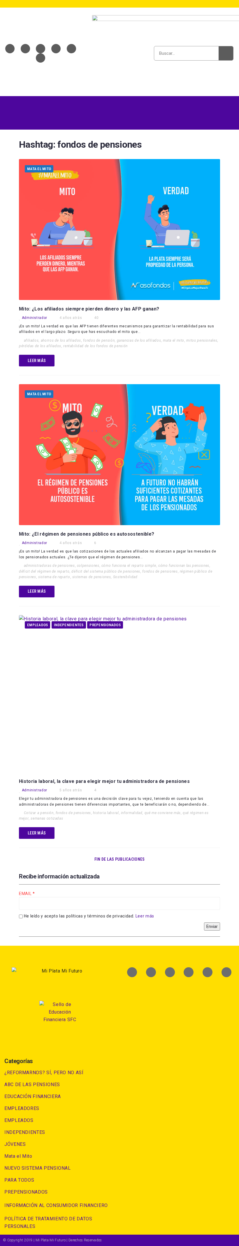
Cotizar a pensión (39, 813)
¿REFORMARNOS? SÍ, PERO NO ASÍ (44, 1072)
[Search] (226, 53)
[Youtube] (40, 48)
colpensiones (88, 566)
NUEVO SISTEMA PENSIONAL (37, 1168)
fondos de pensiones (160, 571)
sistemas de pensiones (91, 577)
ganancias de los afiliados (139, 340)
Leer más (145, 916)
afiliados (31, 340)
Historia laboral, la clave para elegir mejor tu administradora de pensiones (104, 781)
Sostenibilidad (125, 577)
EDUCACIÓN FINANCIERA (32, 1096)
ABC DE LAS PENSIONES (32, 1084)
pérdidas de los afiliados (40, 346)
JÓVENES (15, 1144)
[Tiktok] (40, 58)
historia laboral (106, 813)
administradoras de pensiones (49, 566)
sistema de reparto (54, 577)
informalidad (132, 813)
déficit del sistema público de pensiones (105, 571)
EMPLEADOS (37, 625)
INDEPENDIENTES (69, 625)
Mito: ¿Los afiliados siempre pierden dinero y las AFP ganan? (89, 309)
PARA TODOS (19, 1180)
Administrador (34, 318)
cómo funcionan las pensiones (183, 566)
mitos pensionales (201, 340)
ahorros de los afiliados (61, 340)
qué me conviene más (163, 813)
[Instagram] (71, 48)
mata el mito (173, 340)
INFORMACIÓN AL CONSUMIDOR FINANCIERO (56, 1205)
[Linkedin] (56, 48)
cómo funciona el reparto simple (128, 566)
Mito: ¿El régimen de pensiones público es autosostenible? (86, 534)
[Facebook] (10, 48)
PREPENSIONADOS (105, 625)
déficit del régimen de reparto (44, 571)
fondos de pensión (99, 340)
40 (96, 318)
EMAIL (26, 893)
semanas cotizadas (47, 818)
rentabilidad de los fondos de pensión (95, 346)
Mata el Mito (39, 169)
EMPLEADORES (21, 1108)
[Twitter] (25, 48)
